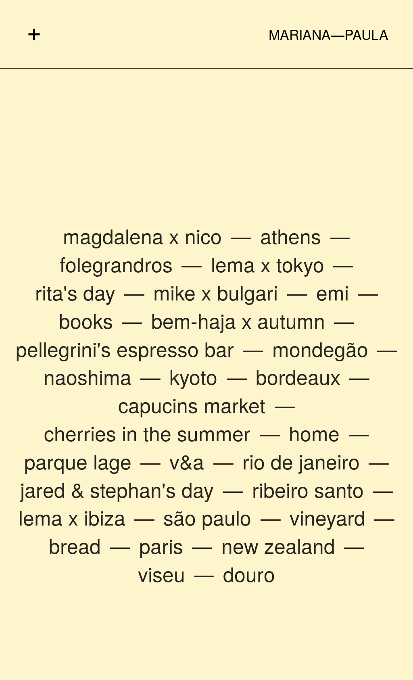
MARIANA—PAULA (328, 34)
